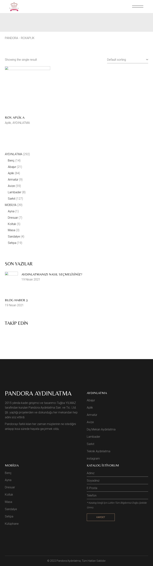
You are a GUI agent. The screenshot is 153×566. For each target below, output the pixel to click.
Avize (90, 422)
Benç (8, 473)
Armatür (92, 415)
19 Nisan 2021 (30, 279)
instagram (93, 458)
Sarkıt (90, 444)
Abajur (91, 400)
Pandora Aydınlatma (69, 560)
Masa (8, 502)
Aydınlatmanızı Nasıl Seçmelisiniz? (51, 274)
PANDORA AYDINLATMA (38, 393)
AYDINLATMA (21, 123)
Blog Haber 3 (16, 300)
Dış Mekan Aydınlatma (101, 429)
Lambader (93, 436)
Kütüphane (12, 523)
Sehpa (9, 516)
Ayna (8, 480)
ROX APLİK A (14, 117)
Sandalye (11, 509)
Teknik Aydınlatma (98, 451)
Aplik (8, 123)
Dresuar (10, 487)
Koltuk (9, 494)
